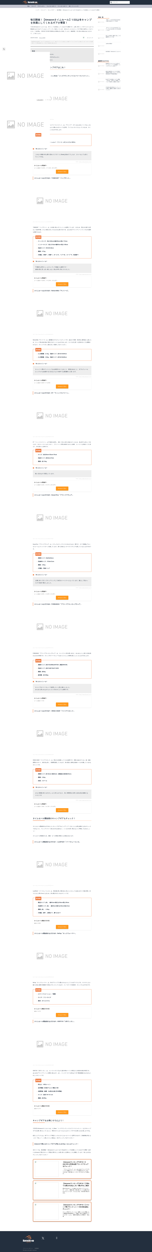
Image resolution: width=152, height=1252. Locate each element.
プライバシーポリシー (28, 1248)
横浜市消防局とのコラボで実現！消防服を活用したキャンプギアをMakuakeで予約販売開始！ (113, 72)
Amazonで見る (62, 171)
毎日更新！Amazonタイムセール (113, 51)
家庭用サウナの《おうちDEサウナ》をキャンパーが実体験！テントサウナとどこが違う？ (113, 65)
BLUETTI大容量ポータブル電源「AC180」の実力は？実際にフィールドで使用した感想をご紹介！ (113, 80)
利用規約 (37, 1248)
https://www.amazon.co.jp (85, 161)
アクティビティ (41, 6)
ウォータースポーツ (51, 6)
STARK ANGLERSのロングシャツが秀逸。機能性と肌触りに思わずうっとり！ (113, 88)
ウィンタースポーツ (62, 6)
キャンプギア (42, 37)
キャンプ (34, 6)
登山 (29, 6)
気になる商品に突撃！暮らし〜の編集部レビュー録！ (113, 36)
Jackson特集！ (109, 43)
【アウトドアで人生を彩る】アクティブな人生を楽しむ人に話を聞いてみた (113, 29)
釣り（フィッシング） (74, 6)
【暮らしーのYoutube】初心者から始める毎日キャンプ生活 (113, 20)
